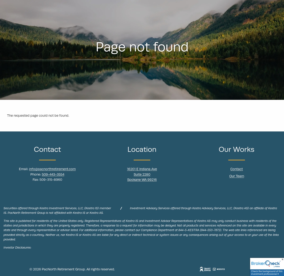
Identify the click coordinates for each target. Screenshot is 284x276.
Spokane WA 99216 (142, 180)
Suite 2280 (142, 174)
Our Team (236, 176)
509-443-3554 (53, 174)
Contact (236, 169)
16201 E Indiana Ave (142, 169)
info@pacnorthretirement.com (52, 169)
